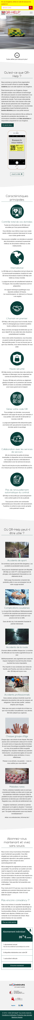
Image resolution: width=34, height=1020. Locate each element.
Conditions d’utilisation (9, 1015)
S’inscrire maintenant (17, 965)
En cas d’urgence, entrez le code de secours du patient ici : (16, 3)
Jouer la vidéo (15, 174)
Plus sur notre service (9, 922)
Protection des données (24, 1015)
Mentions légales (17, 1017)
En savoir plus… (8, 125)
